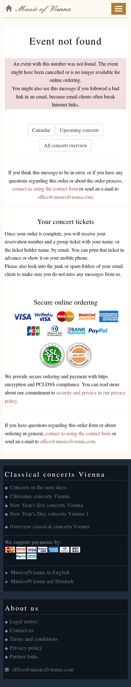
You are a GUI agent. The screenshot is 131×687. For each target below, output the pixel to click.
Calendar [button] (41, 130)
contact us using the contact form (45, 188)
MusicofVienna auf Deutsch (42, 581)
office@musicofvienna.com (65, 196)
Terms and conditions (34, 638)
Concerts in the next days (38, 487)
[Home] (8, 8)
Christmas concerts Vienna (40, 496)
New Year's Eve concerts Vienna (46, 505)
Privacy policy (26, 647)
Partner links (24, 656)
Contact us (22, 630)
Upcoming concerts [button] (79, 130)
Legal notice (24, 621)
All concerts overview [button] (65, 145)
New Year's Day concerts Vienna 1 (49, 513)
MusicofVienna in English (40, 572)
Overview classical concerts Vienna (50, 526)
